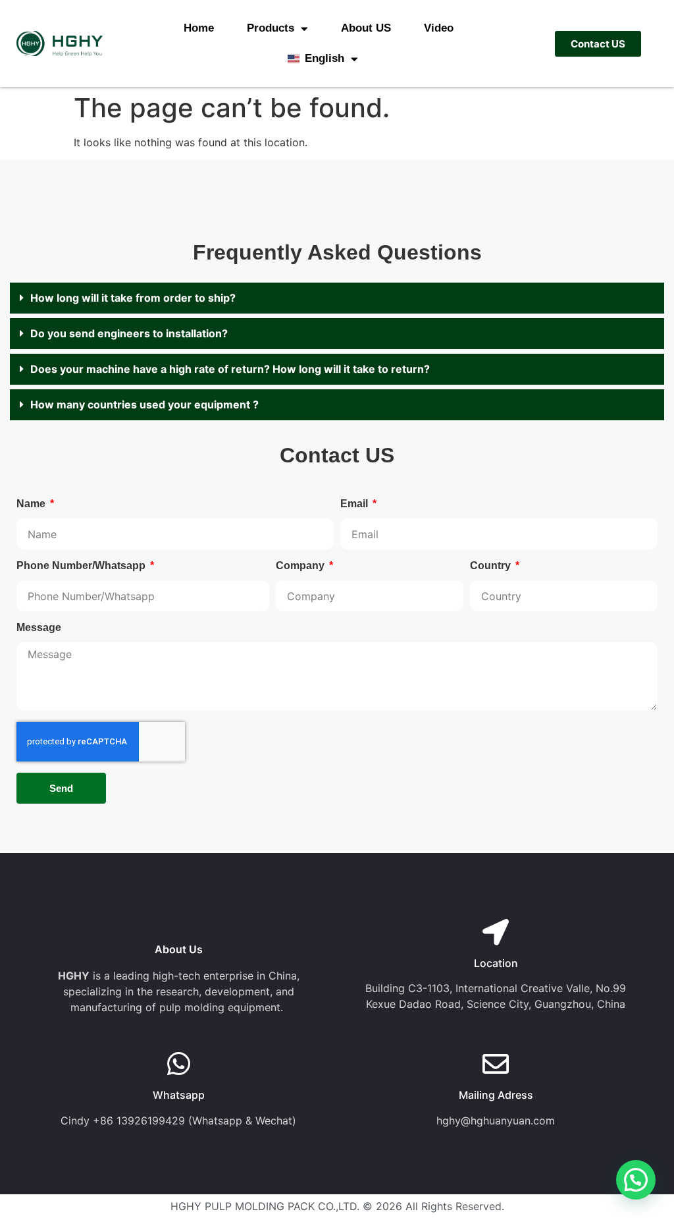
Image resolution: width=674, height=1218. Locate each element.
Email (355, 504)
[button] (337, 298)
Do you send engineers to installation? (129, 333)
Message (38, 628)
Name (32, 504)
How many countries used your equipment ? (144, 404)
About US (366, 28)
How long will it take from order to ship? (133, 297)
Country (491, 566)
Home (199, 28)
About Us (179, 949)
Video (439, 28)
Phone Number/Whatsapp (82, 566)
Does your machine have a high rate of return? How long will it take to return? (230, 368)
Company (301, 566)
